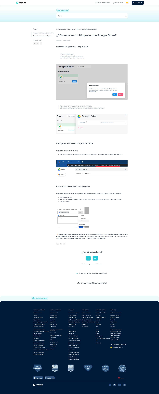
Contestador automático (74, 340)
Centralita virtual (53, 315)
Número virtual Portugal (39, 347)
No (95, 258)
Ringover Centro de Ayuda (63, 29)
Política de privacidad (115, 331)
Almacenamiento (92, 29)
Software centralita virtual (75, 319)
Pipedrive (98, 324)
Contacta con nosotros (116, 312)
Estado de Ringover (41, 298)
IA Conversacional (38, 312)
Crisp (97, 326)
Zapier (97, 333)
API (96, 340)
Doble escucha (72, 350)
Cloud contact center (87, 319)
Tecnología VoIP (54, 342)
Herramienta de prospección (41, 322)
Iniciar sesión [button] (119, 3)
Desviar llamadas (73, 315)
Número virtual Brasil (38, 354)
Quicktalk (52, 349)
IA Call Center (37, 319)
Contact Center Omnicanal (56, 335)
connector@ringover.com (114, 199)
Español (122, 378)
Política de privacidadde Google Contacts (115, 334)
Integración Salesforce (101, 312)
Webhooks (98, 343)
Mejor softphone (54, 332)
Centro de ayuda (114, 337)
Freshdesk (98, 319)
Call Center (52, 319)
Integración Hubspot (101, 317)
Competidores (53, 344)
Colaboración (85, 326)
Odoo (97, 329)
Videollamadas (72, 317)
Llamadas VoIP (53, 324)
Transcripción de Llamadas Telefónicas (56, 329)
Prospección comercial (39, 324)
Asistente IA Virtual (38, 317)
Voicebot (36, 315)
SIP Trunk (52, 339)
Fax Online (36, 338)
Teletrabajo (84, 324)
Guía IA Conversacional (39, 340)
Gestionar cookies (114, 339)
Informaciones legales (115, 329)
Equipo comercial (86, 312)
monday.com (99, 336)
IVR (69, 329)
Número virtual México (39, 352)
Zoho (97, 322)
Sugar (97, 331)
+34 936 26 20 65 (117, 347)
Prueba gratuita (138, 3)
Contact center (37, 336)
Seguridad (113, 326)
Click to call (71, 333)
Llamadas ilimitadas (73, 336)
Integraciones (82, 29)
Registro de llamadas (74, 354)
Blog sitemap (53, 346)
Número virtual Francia (39, 343)
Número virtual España (39, 345)
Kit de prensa (113, 322)
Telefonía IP (52, 322)
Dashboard (70, 54)
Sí (88, 258)
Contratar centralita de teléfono (41, 331)
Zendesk (98, 315)
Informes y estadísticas (74, 347)
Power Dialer (72, 326)
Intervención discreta (74, 352)
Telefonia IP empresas (74, 312)
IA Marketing (53, 326)
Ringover (74, 29)
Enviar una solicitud (104, 3)
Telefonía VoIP (72, 324)
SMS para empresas (74, 338)
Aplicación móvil (54, 312)
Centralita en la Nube (39, 326)
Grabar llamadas (73, 356)
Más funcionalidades (74, 359)
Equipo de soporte (86, 315)
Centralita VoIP (53, 317)
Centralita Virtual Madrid (39, 329)
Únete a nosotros (114, 317)
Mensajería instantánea (74, 322)
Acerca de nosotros (115, 315)
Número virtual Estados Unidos (41, 350)
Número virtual (72, 331)
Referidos (112, 319)
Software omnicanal (73, 345)
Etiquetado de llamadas (74, 343)
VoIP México (53, 337)
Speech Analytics (38, 333)
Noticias (112, 324)
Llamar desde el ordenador (88, 322)
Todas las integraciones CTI (103, 338)
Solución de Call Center (87, 317)
